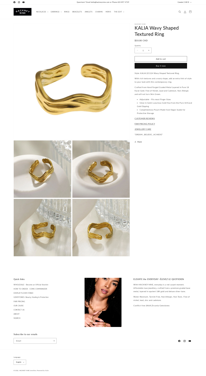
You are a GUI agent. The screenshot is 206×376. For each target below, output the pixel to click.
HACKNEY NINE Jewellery (27, 370)
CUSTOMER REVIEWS (145, 118)
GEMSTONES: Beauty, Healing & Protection (31, 297)
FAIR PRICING (19, 301)
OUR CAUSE (18, 306)
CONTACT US (19, 310)
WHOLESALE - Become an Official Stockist (31, 285)
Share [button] (139, 142)
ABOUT (17, 314)
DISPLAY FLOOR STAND (23, 293)
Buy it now (161, 66)
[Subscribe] (53, 341)
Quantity (138, 46)
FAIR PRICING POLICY (145, 124)
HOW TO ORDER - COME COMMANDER (30, 289)
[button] (42, 11)
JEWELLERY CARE (143, 129)
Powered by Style (43, 370)
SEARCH (17, 318)
